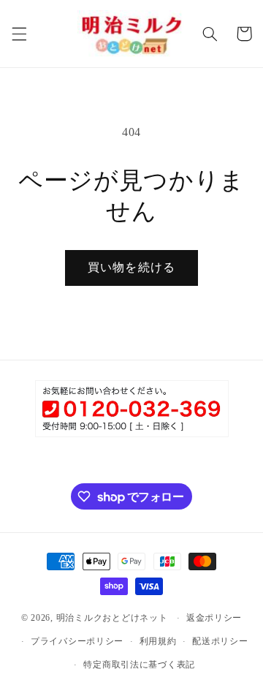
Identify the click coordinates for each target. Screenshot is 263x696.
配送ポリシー (220, 641)
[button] (19, 33)
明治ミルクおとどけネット (112, 617)
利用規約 (158, 641)
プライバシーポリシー (77, 641)
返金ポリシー (214, 617)
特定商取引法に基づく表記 (139, 664)
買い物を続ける (131, 267)
